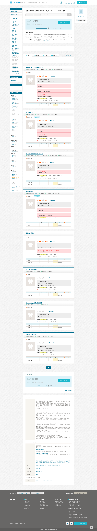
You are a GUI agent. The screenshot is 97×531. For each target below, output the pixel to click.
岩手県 (14, 14)
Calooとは (61, 3)
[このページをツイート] (71, 523)
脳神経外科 (14, 126)
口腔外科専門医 (39, 471)
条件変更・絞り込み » (64, 22)
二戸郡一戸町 (15, 73)
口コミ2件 (53, 120)
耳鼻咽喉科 (14, 151)
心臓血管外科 (14, 122)
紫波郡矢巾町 (15, 53)
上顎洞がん (66, 461)
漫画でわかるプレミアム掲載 (74, 504)
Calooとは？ (27, 501)
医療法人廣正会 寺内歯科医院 (34, 68)
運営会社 (11, 523)
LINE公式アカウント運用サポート (75, 515)
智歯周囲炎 (45, 461)
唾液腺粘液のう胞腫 (45, 462)
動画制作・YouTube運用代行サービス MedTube (78, 517)
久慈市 (14, 35)
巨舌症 (63, 462)
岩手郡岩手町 (15, 50)
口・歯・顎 (43, 480)
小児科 (13, 161)
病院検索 (26, 502)
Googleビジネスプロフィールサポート (76, 514)
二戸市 (14, 42)
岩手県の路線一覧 (14, 80)
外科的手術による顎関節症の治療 (42, 453)
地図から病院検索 (68, 390)
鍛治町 (15, 18)
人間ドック (14, 190)
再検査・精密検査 (50, 480)
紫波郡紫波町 (15, 52)
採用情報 (16, 523)
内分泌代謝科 (14, 103)
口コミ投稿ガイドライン (58, 501)
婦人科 (13, 156)
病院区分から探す (43, 508)
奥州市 (14, 45)
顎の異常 (37, 465)
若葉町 (15, 28)
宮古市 (14, 31)
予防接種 (13, 187)
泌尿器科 (13, 141)
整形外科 (13, 127)
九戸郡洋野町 (15, 71)
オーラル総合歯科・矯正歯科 (34, 303)
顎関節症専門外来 (39, 468)
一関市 (14, 38)
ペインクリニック (15, 186)
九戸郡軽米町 (15, 67)
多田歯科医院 (30, 233)
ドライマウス (67, 462)
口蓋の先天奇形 (53, 462)
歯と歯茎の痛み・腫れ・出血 (55, 465)
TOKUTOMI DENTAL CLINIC (34, 154)
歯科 (37, 474)
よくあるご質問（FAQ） (59, 502)
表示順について (69, 55)
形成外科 (13, 129)
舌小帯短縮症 (58, 462)
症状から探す (42, 502)
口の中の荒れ (47, 465)
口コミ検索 (27, 504)
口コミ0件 (52, 277)
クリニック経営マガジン (73, 511)
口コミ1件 (53, 162)
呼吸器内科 (14, 98)
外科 (13, 119)
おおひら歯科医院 (31, 334)
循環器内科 (14, 99)
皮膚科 (13, 136)
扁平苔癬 (40, 461)
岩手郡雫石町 (15, 48)
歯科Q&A (27, 508)
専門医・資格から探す (44, 505)
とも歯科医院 (30, 191)
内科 (13, 96)
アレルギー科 (14, 107)
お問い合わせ (22, 523)
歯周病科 (13, 174)
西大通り (15, 25)
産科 (13, 155)
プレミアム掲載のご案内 (73, 502)
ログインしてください (81, 16)
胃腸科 (13, 102)
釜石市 (14, 41)
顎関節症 (37, 480)
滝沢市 (14, 46)
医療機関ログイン (80, 493)
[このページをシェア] (67, 523)
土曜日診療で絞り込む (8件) (41, 28)
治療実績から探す (43, 504)
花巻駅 (37, 69)
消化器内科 (14, 100)
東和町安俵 (16, 24)
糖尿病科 (13, 105)
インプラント (14, 178)
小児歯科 (13, 175)
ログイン (74, 3)
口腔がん (54, 461)
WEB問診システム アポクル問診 (75, 508)
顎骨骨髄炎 (50, 461)
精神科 (13, 166)
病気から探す (42, 501)
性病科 (13, 144)
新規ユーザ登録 (67, 3)
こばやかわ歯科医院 (31, 269)
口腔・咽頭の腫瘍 (60, 461)
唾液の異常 (42, 465)
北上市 (14, 34)
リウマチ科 (14, 106)
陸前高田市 (15, 39)
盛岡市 (14, 30)
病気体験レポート (28, 505)
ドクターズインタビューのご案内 (75, 505)
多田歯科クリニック (31, 112)
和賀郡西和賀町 (15, 55)
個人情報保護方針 (57, 505)
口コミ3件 (53, 76)
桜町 (14, 21)
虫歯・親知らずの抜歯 (40, 449)
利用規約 (56, 504)
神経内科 (13, 109)
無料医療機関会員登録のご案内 (75, 501)
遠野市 (14, 37)
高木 (14, 22)
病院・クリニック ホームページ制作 (75, 512)
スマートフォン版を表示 (80, 523)
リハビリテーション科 (16, 131)
